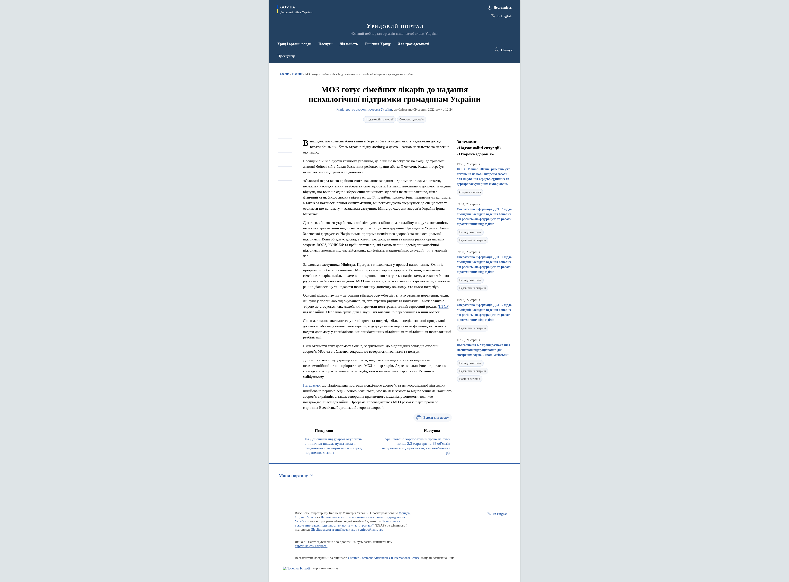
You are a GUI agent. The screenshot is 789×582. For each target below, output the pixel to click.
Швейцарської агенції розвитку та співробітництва (347, 529)
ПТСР (443, 306)
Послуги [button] (325, 44)
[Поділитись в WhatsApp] (285, 174)
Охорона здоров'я (411, 119)
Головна (283, 73)
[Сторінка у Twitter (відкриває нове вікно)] (477, 49)
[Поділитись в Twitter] (285, 160)
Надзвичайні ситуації (379, 119)
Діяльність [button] (349, 44)
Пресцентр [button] (286, 56)
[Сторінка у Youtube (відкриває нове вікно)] (485, 49)
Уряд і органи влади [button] (294, 44)
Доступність (503, 7)
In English (504, 16)
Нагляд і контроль (470, 232)
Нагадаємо (311, 385)
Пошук (507, 50)
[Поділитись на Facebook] (285, 146)
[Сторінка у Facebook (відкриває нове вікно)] (469, 49)
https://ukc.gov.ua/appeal (311, 546)
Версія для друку (436, 417)
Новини (297, 73)
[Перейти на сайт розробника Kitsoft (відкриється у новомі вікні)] (296, 568)
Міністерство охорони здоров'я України (364, 109)
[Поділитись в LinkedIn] (285, 188)
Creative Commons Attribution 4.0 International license (384, 558)
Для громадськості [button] (413, 44)
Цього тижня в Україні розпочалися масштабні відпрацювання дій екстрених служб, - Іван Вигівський (483, 350)
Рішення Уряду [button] (378, 44)
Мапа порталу (293, 475)
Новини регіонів (469, 378)
